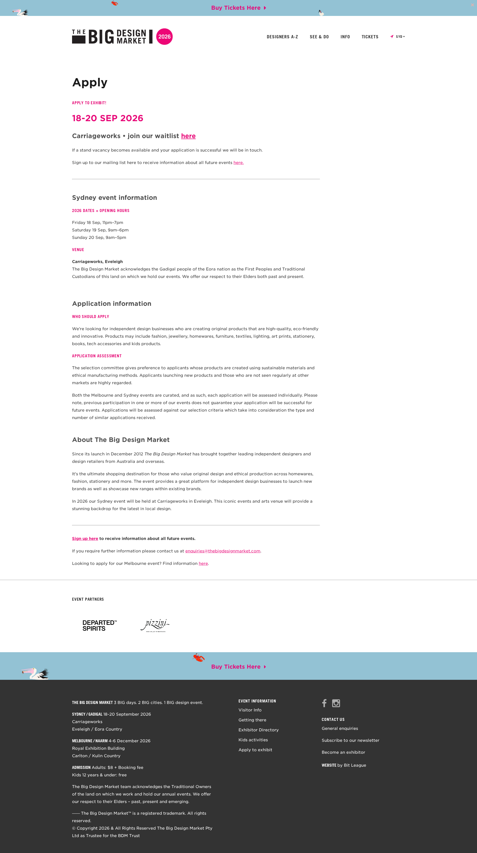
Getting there (252, 720)
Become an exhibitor (343, 752)
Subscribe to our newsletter (350, 740)
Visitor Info (250, 710)
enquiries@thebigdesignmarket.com (222, 551)
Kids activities (253, 740)
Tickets (370, 36)
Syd (399, 36)
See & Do (319, 36)
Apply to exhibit (255, 749)
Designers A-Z (282, 36)
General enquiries (340, 728)
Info (345, 36)
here (188, 136)
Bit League (355, 765)
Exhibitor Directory (258, 730)
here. (239, 162)
